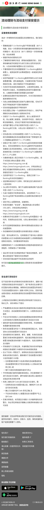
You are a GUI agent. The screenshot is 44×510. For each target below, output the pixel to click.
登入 (41, 4)
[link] (23, 505)
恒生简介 (4, 433)
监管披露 (4, 466)
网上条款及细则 (7, 471)
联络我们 (4, 441)
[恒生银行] (22, 3)
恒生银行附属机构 (8, 437)
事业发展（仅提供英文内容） (10, 447)
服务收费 (25, 437)
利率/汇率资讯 (27, 441)
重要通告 (4, 462)
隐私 (3, 475)
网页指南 (4, 453)
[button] (3, 3)
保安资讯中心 (27, 433)
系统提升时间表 (28, 446)
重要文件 (4, 458)
